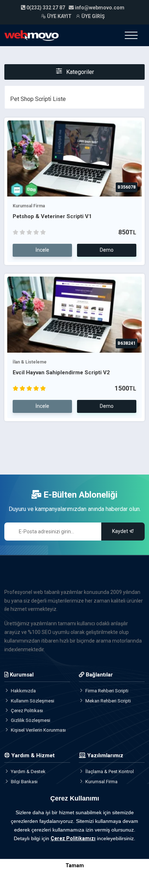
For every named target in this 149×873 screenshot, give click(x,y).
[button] (11, 848)
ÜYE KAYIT (59, 16)
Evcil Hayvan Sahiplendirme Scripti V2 (61, 372)
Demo (107, 250)
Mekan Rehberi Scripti (108, 701)
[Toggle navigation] (131, 35)
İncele (42, 250)
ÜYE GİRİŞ (92, 16)
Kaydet (120, 531)
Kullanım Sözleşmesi (32, 701)
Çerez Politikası (27, 710)
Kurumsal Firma (29, 205)
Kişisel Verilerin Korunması (38, 730)
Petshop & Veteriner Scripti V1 (52, 216)
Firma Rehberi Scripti (106, 690)
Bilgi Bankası (24, 781)
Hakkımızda (23, 690)
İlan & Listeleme (30, 362)
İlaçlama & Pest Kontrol (109, 771)
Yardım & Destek (28, 771)
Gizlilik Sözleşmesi (30, 720)
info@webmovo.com (99, 7)
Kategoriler (79, 72)
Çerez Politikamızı (73, 838)
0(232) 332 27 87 (45, 7)
